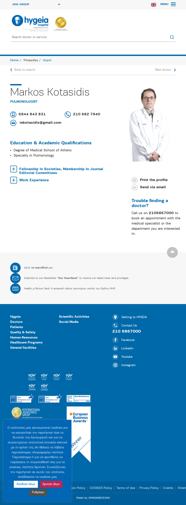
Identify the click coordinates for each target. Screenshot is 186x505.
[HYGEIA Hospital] (29, 23)
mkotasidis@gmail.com (40, 123)
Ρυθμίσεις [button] (38, 492)
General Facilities (23, 348)
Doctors (16, 322)
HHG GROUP (20, 4)
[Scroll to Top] (172, 252)
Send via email (153, 187)
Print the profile (154, 180)
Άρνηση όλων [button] (51, 484)
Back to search (25, 70)
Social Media (68, 322)
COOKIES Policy (101, 488)
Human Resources (23, 337)
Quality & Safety (22, 332)
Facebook (128, 340)
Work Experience (34, 180)
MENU (164, 4)
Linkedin (127, 348)
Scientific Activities (74, 317)
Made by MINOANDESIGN (93, 498)
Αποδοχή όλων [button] (26, 484)
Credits (168, 488)
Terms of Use (125, 488)
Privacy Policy (149, 488)
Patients (16, 327)
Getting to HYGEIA (134, 317)
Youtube (126, 357)
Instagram (128, 365)
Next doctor (163, 70)
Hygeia (15, 317)
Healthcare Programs (26, 342)
